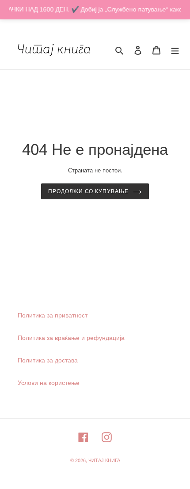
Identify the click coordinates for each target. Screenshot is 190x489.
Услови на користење (49, 382)
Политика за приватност (52, 315)
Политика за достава (48, 360)
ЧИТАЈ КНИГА (104, 460)
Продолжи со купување (88, 191)
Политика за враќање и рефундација (71, 337)
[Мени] (175, 50)
